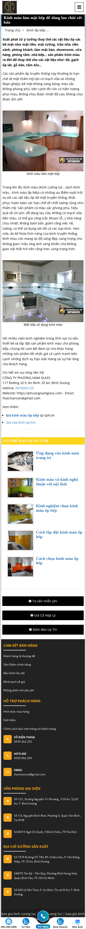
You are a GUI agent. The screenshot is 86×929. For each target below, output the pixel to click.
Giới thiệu (9, 720)
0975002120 (24, 388)
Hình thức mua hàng (16, 711)
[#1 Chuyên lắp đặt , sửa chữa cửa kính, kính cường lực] (9, 7)
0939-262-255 (23, 742)
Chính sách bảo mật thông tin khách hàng (29, 729)
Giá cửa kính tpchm (21, 422)
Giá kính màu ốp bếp (22, 415)
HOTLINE (20, 754)
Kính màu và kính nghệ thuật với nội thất (57, 481)
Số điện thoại (24, 737)
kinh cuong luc (51, 914)
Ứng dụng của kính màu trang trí (57, 455)
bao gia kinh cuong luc (18, 914)
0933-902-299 (23, 758)
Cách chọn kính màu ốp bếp (57, 560)
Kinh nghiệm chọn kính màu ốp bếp (57, 508)
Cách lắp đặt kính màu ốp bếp (59, 534)
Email (18, 770)
